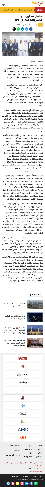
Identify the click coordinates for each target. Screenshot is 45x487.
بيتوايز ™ (16, 479)
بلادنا (40, 445)
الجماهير (39, 456)
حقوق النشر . (15, 476)
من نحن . (41, 476)
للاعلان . (33, 476)
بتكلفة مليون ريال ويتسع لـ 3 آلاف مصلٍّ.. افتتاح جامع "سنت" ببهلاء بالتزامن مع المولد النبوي (14, 330)
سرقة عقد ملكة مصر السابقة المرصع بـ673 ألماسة (15, 317)
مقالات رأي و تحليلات (12, 455)
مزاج (30, 453)
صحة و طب (28, 456)
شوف (30, 445)
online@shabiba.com (36, 471)
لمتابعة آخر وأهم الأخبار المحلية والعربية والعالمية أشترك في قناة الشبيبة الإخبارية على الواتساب (23, 464)
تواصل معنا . (24, 476)
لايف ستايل (28, 449)
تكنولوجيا (16, 450)
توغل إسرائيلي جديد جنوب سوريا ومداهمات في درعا (14, 304)
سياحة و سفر (15, 445)
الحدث (40, 449)
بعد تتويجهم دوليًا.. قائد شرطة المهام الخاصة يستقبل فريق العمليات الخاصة (14, 343)
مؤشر (40, 24)
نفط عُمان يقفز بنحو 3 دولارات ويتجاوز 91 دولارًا (16, 10)
